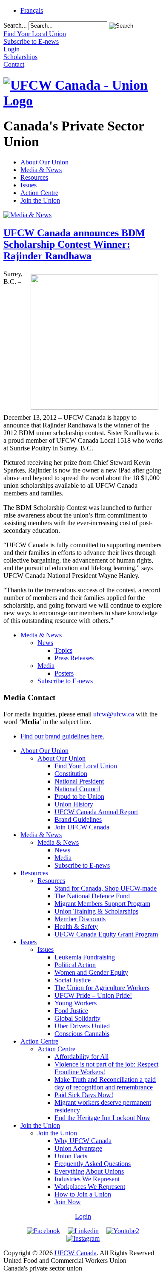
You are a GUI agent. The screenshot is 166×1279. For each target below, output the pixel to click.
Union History (73, 804)
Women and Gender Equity (91, 972)
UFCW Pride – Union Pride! (93, 995)
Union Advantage (78, 1148)
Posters (64, 673)
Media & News (41, 169)
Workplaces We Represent (89, 1186)
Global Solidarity (77, 1018)
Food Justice (71, 1010)
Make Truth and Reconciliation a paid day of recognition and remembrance (105, 1083)
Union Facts (70, 1156)
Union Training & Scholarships (96, 911)
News (45, 642)
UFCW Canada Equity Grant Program (106, 934)
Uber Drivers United (82, 1026)
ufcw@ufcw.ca (113, 714)
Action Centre (39, 192)
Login (83, 1216)
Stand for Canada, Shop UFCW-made (105, 888)
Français (31, 10)
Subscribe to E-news (65, 681)
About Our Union (44, 162)
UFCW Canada (75, 1252)
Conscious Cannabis (81, 1033)
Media (45, 665)
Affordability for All (81, 1056)
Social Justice (72, 980)
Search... (15, 25)
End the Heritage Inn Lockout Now (102, 1117)
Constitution (70, 773)
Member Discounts (80, 918)
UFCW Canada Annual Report (96, 811)
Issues (28, 185)
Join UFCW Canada (81, 827)
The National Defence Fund (92, 896)
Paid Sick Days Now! (83, 1094)
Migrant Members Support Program (102, 903)
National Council (77, 788)
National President (79, 781)
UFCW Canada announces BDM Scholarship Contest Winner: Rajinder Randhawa (74, 244)
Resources (34, 177)
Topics (63, 650)
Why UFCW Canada (83, 1140)
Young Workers (75, 1003)
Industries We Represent (87, 1179)
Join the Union (40, 200)
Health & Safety (76, 926)
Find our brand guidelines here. (62, 736)
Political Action (75, 964)
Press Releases (74, 658)
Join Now (67, 1201)
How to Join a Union (82, 1194)
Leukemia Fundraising (84, 957)
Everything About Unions (89, 1171)
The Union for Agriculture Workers (101, 987)
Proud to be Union (79, 796)
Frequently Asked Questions (92, 1163)
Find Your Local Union (85, 766)
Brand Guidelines (78, 819)
